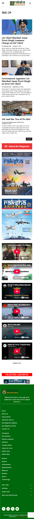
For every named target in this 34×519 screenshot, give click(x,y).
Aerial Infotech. (20, 516)
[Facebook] (3, 509)
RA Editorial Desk (6, 46)
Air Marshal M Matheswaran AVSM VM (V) (13, 122)
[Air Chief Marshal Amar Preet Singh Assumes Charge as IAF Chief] (17, 27)
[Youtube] (17, 509)
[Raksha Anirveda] (17, 3)
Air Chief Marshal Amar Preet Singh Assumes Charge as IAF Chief (15, 40)
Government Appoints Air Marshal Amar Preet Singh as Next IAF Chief (16, 81)
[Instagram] (8, 509)
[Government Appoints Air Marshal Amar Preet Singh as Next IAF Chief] (17, 67)
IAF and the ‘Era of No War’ (16, 119)
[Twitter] (13, 509)
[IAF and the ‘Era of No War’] (17, 108)
